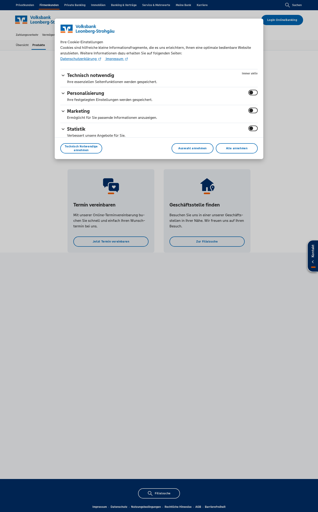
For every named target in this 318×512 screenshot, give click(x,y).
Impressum (114, 59)
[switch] (253, 92)
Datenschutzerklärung (79, 59)
